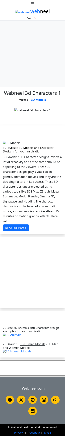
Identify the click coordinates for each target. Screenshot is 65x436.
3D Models (38, 100)
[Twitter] (21, 400)
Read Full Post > (16, 228)
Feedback (34, 432)
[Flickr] (55, 400)
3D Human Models (32, 344)
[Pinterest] (32, 400)
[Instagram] (44, 400)
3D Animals (21, 328)
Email (47, 432)
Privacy (18, 432)
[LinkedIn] (32, 411)
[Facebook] (10, 400)
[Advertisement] (32, 53)
